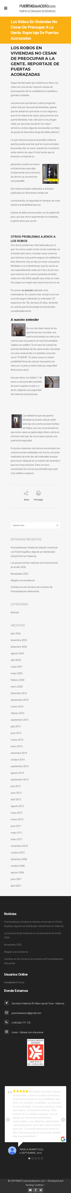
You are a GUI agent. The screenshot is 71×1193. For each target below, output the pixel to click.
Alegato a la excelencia (23, 580)
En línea (14, 982)
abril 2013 (16, 799)
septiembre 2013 (20, 779)
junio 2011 (16, 826)
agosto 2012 (17, 806)
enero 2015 (17, 746)
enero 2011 (17, 839)
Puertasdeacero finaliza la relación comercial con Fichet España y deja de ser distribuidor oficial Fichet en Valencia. (34, 551)
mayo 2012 (16, 812)
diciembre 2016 (19, 693)
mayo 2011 (16, 832)
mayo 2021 (16, 666)
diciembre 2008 (19, 859)
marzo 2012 (17, 819)
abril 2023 (16, 660)
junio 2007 (16, 879)
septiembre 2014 (20, 766)
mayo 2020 (16, 673)
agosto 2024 (17, 653)
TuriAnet (38, 1185)
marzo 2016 (17, 706)
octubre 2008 (18, 866)
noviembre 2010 (19, 846)
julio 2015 (16, 726)
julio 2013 (16, 786)
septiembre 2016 (20, 700)
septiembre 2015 (20, 719)
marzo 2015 (17, 739)
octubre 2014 (18, 759)
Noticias (15, 612)
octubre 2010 (18, 852)
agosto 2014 (17, 773)
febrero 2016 (17, 713)
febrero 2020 (17, 680)
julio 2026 (16, 633)
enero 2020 (17, 686)
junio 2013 (16, 793)
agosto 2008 (17, 872)
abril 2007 (16, 885)
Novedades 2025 (19, 573)
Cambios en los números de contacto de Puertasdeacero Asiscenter (33, 961)
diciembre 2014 (19, 753)
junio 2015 (16, 733)
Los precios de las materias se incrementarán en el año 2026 (32, 935)
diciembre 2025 (19, 640)
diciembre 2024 (19, 646)
